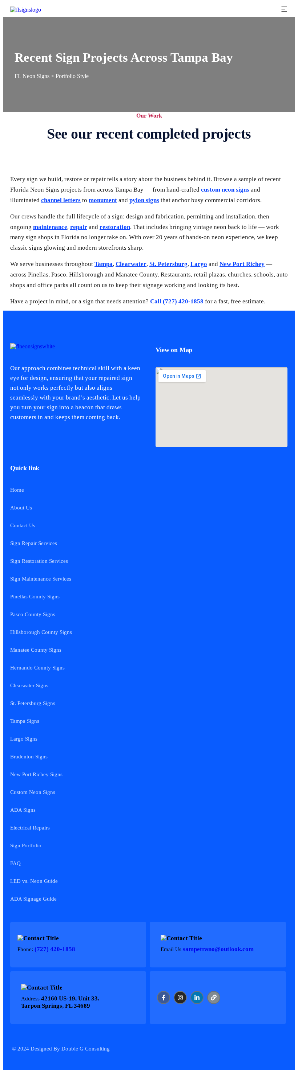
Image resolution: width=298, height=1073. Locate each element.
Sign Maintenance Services (40, 579)
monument (103, 200)
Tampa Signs (24, 721)
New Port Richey (242, 264)
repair (78, 227)
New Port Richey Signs (36, 774)
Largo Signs (23, 739)
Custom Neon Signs (32, 792)
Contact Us (22, 525)
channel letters (61, 200)
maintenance (50, 227)
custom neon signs (225, 189)
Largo (198, 264)
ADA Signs (23, 810)
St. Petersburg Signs (32, 703)
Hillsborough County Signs (41, 632)
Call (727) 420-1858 (177, 301)
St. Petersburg (168, 264)
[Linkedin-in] (197, 997)
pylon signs (144, 200)
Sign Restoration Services (39, 561)
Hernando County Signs (37, 668)
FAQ (15, 863)
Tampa (103, 264)
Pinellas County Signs (35, 596)
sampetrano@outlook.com (218, 949)
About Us (21, 508)
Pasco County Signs (32, 614)
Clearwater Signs (29, 685)
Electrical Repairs (30, 828)
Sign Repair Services (33, 543)
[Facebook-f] (163, 997)
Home (17, 490)
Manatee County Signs (35, 650)
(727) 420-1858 (55, 949)
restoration (115, 227)
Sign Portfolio (25, 845)
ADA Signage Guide (33, 899)
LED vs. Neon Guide (34, 881)
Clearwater (131, 264)
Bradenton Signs (29, 756)
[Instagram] (180, 997)
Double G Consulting (85, 1049)
